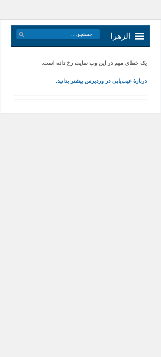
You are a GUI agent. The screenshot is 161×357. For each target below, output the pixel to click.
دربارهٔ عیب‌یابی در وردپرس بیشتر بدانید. (101, 81)
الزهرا (121, 36)
